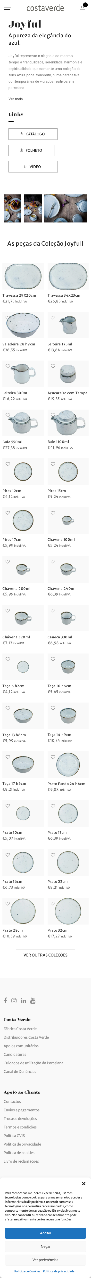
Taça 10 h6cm (60, 686)
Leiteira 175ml (60, 344)
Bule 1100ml (58, 442)
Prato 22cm (58, 881)
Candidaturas (15, 1054)
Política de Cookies (27, 1271)
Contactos (12, 1101)
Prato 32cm (58, 930)
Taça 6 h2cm (13, 686)
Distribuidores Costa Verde (26, 1037)
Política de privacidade (58, 1271)
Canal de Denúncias (20, 1071)
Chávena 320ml (16, 637)
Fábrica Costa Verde (20, 1028)
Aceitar (45, 1233)
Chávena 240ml (62, 588)
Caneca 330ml (60, 637)
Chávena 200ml (16, 588)
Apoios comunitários (21, 1046)
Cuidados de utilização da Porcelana (33, 1063)
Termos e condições (20, 1127)
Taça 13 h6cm (14, 735)
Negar (45, 1246)
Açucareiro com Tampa (68, 393)
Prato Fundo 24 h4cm (67, 784)
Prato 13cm (57, 832)
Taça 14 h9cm (60, 735)
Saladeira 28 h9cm (18, 344)
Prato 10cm (12, 832)
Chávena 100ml (61, 539)
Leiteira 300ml (15, 393)
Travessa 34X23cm (64, 295)
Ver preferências (45, 1260)
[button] (83, 1183)
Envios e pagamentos (22, 1110)
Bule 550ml (12, 442)
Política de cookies (19, 1152)
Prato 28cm (12, 930)
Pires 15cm (57, 491)
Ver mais (15, 99)
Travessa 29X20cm (19, 295)
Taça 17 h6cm (14, 783)
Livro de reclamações (21, 1161)
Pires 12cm (11, 491)
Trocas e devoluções (20, 1118)
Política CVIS (14, 1135)
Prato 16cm (12, 881)
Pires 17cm (11, 539)
